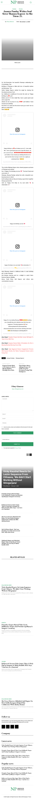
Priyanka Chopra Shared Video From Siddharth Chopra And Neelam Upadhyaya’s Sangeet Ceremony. (12, 495)
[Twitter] (12, 726)
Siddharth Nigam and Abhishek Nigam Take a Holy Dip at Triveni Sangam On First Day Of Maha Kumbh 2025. (11, 543)
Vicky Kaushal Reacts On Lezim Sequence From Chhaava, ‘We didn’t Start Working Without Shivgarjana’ (17, 477)
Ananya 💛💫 (14, 268)
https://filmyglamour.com (17, 389)
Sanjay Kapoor (14, 161)
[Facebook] (3, 726)
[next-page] (30, 454)
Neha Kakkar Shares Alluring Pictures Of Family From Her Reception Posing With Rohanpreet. (25, 368)
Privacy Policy (18, 448)
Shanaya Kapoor (20, 358)
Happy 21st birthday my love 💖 (17, 223)
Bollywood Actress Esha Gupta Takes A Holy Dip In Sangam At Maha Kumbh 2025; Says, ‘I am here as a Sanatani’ (12, 507)
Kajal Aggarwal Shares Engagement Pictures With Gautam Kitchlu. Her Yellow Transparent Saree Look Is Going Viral (17, 351)
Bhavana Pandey (15, 333)
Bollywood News (7, 585)
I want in (17, 444)
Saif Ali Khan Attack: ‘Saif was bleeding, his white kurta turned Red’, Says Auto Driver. (11, 531)
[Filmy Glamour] (17, 380)
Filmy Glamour (10, 21)
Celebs (14, 9)
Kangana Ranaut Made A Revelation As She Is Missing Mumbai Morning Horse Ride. (8, 368)
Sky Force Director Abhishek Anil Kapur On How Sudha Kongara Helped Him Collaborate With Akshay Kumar (11, 519)
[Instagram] (8, 726)
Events (21, 9)
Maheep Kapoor (14, 226)
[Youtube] (16, 726)
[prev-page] (27, 454)
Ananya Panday (10, 358)
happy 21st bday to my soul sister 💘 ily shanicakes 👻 (17, 265)
